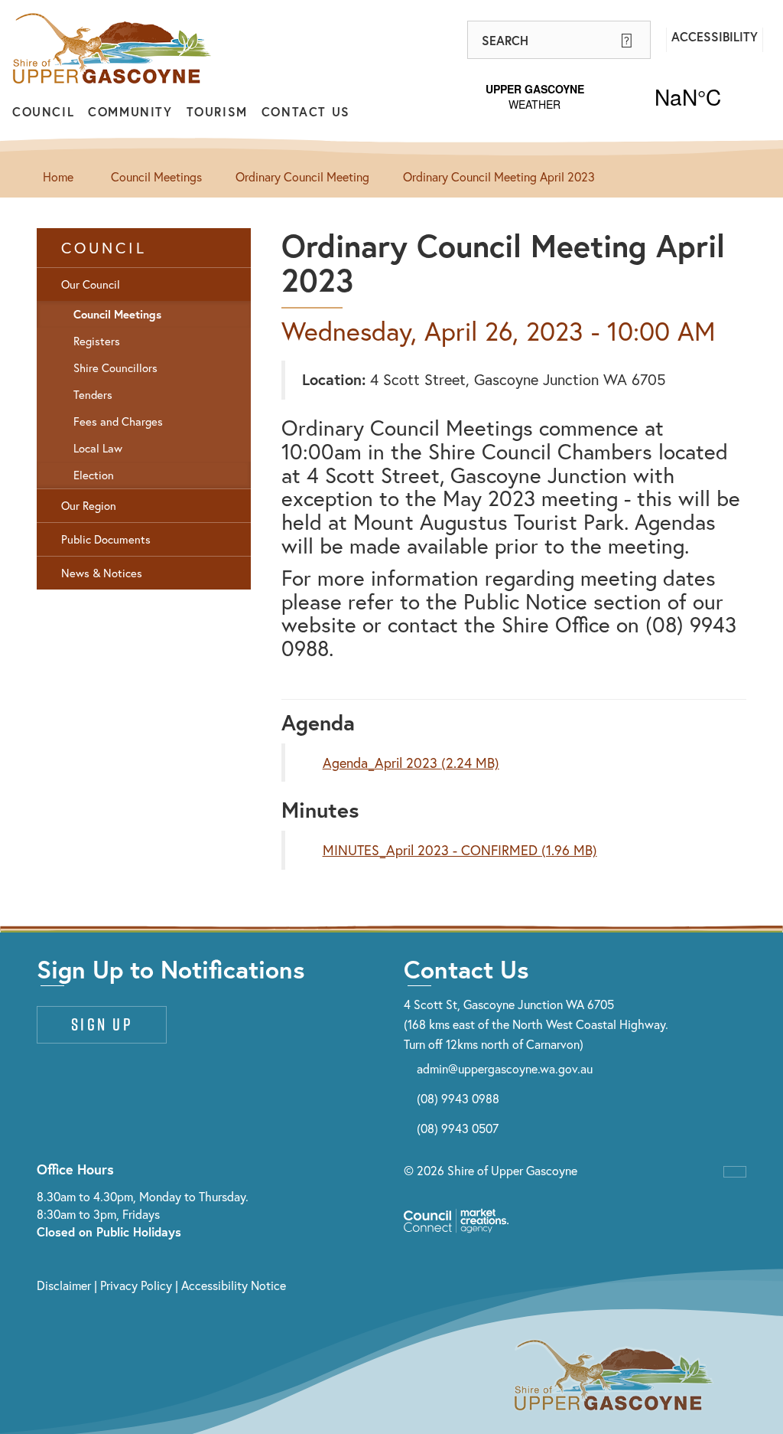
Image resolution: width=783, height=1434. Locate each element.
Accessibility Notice (233, 1285)
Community (130, 111)
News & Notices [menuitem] (101, 573)
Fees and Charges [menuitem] (118, 421)
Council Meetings (156, 176)
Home (58, 176)
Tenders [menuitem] (92, 394)
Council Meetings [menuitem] (117, 314)
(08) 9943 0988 (458, 1098)
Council (43, 111)
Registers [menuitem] (96, 341)
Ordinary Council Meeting (302, 176)
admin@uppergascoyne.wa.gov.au (505, 1068)
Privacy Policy (136, 1285)
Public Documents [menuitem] (106, 539)
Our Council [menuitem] (90, 284)
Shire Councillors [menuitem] (115, 368)
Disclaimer (64, 1285)
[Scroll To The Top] (734, 1172)
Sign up (101, 1024)
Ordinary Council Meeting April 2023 (499, 176)
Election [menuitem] (93, 475)
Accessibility (714, 36)
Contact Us (306, 111)
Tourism (217, 111)
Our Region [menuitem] (88, 505)
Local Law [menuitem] (97, 448)
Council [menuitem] (104, 247)
